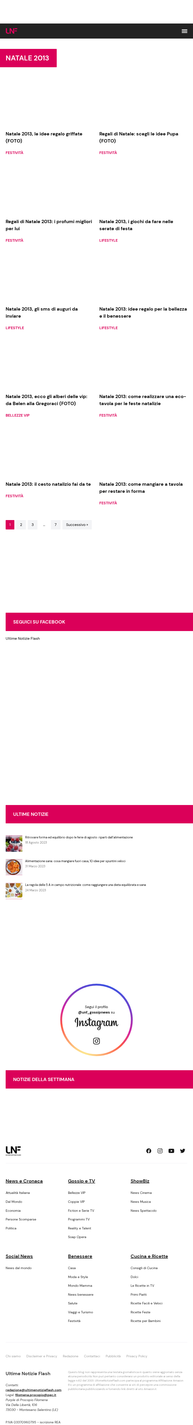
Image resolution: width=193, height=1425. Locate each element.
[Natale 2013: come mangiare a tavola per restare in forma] (143, 452)
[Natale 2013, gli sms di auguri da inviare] (50, 277)
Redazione (70, 1356)
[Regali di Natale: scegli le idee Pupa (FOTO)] (143, 102)
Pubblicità (113, 1356)
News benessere (80, 1294)
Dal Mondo (14, 1202)
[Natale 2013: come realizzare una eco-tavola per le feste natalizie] (143, 364)
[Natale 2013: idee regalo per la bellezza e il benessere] (143, 277)
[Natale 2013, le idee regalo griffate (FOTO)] (50, 102)
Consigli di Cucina (144, 1268)
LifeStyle (108, 240)
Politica (11, 1228)
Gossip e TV (81, 1181)
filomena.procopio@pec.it (35, 1395)
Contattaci (92, 1356)
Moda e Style (78, 1277)
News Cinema (141, 1193)
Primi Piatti (139, 1294)
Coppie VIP (76, 1202)
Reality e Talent (79, 1228)
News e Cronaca (24, 1181)
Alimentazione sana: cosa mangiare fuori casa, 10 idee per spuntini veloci (75, 861)
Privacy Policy (136, 1356)
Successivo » (77, 524)
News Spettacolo (144, 1210)
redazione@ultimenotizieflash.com (33, 1390)
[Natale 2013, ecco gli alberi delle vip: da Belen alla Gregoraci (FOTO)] (50, 364)
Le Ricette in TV (142, 1285)
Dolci (134, 1277)
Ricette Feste (140, 1312)
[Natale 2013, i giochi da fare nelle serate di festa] (143, 189)
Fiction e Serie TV (81, 1210)
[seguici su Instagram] (160, 1151)
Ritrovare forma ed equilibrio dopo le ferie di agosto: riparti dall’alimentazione (79, 837)
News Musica (141, 1202)
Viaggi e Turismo (80, 1312)
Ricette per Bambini (146, 1321)
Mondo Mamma (80, 1285)
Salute (72, 1303)
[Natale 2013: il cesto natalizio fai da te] (50, 452)
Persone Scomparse (21, 1219)
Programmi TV (79, 1219)
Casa (72, 1268)
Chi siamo (13, 1356)
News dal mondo (19, 1268)
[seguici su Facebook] (148, 1151)
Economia (13, 1210)
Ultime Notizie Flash (23, 638)
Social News (19, 1256)
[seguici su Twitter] (182, 1151)
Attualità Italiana (18, 1193)
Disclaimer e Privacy (41, 1356)
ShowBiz (140, 1181)
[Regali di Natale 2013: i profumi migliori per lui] (50, 189)
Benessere (80, 1256)
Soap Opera (77, 1237)
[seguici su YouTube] (171, 1151)
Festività (14, 152)
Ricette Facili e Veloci (146, 1303)
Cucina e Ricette (149, 1256)
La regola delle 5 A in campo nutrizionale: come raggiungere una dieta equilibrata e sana (85, 885)
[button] (184, 31)
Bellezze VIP (18, 415)
